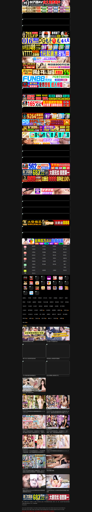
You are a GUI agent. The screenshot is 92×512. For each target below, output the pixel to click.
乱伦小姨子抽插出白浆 (28, 392)
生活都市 (33, 270)
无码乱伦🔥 (66, 310)
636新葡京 (48, 310)
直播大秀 (59, 314)
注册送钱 (55, 298)
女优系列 (44, 258)
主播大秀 (24, 306)
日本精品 (44, 249)
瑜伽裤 (54, 261)
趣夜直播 (46, 306)
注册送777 (61, 298)
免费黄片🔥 (59, 310)
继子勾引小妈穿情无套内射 (29, 358)
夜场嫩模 (51, 306)
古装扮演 (33, 258)
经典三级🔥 (25, 318)
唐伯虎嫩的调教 (50, 470)
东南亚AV (65, 252)
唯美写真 (54, 264)
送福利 (66, 298)
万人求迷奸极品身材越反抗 (29, 375)
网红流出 (54, 255)
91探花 (44, 255)
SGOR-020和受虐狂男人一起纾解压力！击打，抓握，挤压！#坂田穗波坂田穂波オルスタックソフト (58, 432)
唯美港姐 (54, 252)
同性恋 (65, 267)
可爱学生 (54, 258)
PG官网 (29, 298)
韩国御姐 (44, 252)
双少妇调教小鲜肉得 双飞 (53, 375)
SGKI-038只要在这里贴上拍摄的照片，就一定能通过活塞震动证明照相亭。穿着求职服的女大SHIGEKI (34, 472)
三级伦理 (33, 249)
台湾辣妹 (33, 252)
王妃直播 (30, 306)
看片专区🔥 (44, 318)
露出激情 (44, 264)
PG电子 (50, 298)
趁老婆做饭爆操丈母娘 (28, 341)
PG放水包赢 (45, 302)
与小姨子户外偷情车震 (52, 341)
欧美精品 (54, 246)
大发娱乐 (24, 310)
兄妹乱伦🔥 (37, 318)
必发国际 (56, 306)
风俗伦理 (65, 270)
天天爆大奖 (30, 314)
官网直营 (40, 298)
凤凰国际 (39, 302)
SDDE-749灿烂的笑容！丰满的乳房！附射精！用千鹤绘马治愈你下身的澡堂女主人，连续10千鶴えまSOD (34, 432)
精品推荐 (33, 246)
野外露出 (65, 255)
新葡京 (24, 302)
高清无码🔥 (56, 318)
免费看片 (48, 314)
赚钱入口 (50, 318)
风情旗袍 (33, 261)
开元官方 (24, 314)
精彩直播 (57, 302)
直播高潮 (51, 302)
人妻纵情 (54, 270)
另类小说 (33, 273)
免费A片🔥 (31, 318)
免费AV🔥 (62, 318)
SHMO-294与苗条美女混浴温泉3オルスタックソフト (58, 451)
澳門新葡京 (30, 310)
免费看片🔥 (42, 310)
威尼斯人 (24, 298)
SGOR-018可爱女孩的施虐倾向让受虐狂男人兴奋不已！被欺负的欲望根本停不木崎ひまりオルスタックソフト (58, 413)
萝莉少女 (65, 246)
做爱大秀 (54, 314)
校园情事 (44, 270)
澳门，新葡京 (42, 314)
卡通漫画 (33, 264)
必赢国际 (34, 302)
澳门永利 (45, 298)
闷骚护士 (65, 261)
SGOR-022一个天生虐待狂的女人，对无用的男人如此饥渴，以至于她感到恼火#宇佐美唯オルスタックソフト (34, 452)
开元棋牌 (34, 298)
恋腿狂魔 (65, 258)
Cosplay (54, 249)
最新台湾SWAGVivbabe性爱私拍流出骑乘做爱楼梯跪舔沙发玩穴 (34, 491)
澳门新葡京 (62, 306)
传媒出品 (33, 267)
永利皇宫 (36, 310)
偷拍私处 (40, 306)
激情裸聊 (54, 310)
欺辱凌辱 (33, 255)
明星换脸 (44, 261)
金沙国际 (36, 314)
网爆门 (65, 264)
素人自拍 (65, 249)
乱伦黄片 (35, 306)
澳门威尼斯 (65, 314)
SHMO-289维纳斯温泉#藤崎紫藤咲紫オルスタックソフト (34, 412)
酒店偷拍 (67, 302)
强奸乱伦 (44, 246)
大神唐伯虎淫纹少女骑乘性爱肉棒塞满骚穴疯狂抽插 (58, 491)
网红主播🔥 (25, 322)
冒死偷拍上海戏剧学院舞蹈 (53, 358)
